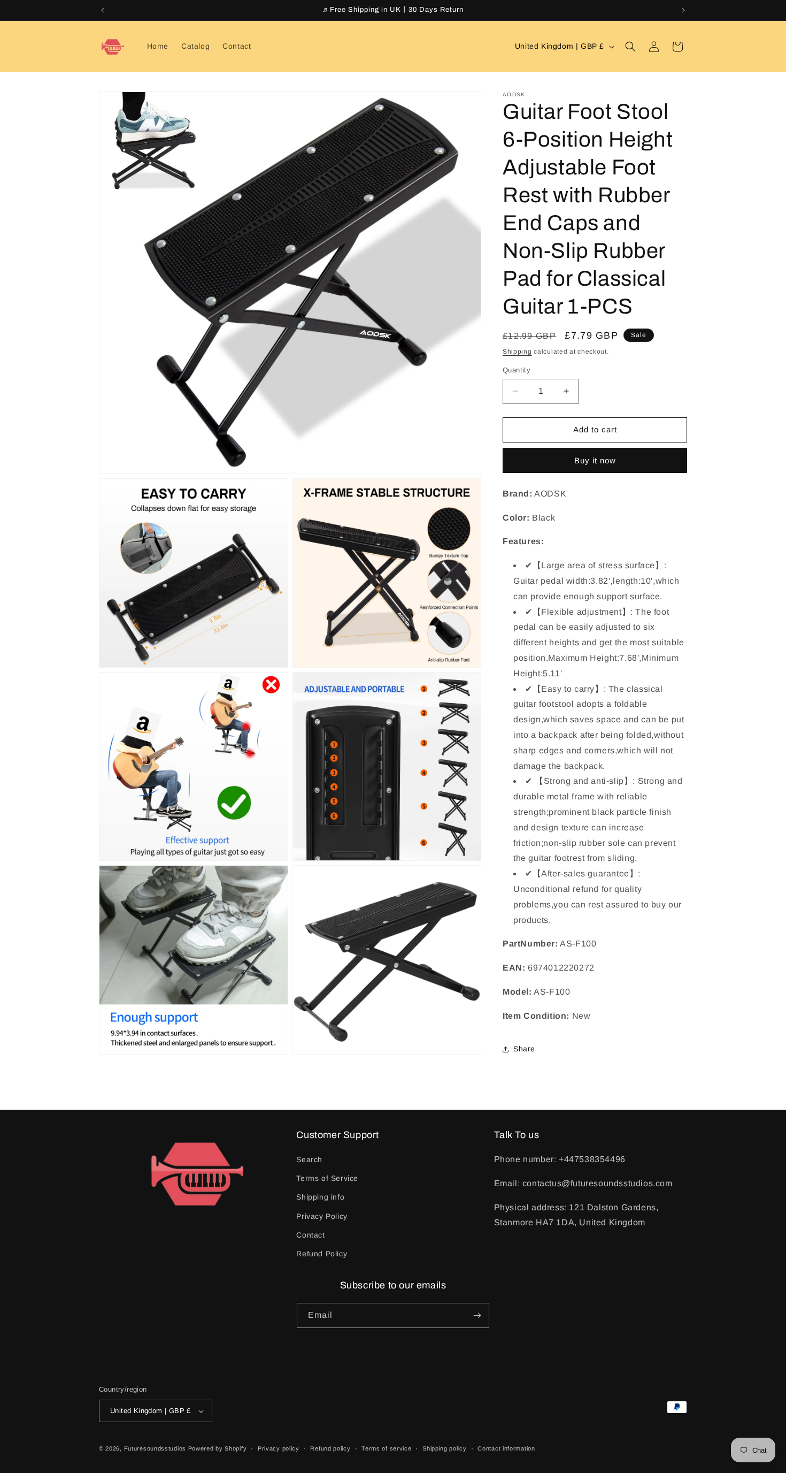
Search (309, 1159)
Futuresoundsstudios (155, 1448)
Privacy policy (278, 1448)
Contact (310, 1235)
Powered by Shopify (217, 1448)
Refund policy (330, 1448)
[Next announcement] (683, 10)
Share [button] (524, 1048)
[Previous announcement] (102, 10)
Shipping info (320, 1197)
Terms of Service (327, 1178)
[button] (630, 46)
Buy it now (595, 460)
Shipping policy (444, 1448)
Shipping (517, 351)
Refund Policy (321, 1253)
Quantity (516, 370)
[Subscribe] (477, 1315)
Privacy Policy (321, 1216)
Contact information (506, 1448)
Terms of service (386, 1448)
